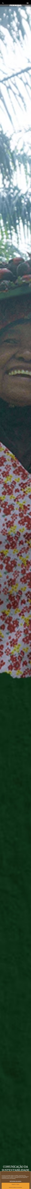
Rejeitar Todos (15, 1184)
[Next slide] (29, 596)
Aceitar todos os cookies (15, 1187)
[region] (15, 1180)
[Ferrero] (16, 5)
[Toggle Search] (3, 3)
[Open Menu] (27, 3)
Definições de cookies (15, 1181)
